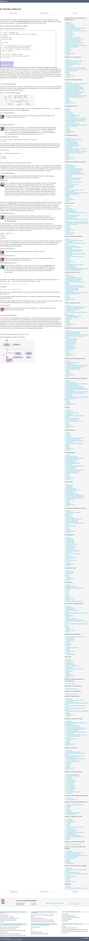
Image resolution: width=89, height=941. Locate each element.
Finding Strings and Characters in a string (74, 518)
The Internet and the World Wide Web (73, 29)
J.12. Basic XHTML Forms (71, 833)
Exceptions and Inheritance (71, 467)
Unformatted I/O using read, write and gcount (74, 438)
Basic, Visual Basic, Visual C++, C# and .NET (74, 38)
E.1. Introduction (69, 721)
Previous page (13, 13)
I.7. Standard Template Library (71, 814)
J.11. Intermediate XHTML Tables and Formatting (75, 832)
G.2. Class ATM (69, 777)
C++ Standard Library (70, 34)
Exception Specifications (70, 461)
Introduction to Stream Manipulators (72, 439)
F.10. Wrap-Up (68, 763)
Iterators (67, 524)
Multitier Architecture (70, 540)
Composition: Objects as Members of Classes (74, 308)
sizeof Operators (69, 248)
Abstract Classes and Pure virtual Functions (74, 386)
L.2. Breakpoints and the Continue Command (74, 852)
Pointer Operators (69, 241)
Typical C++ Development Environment (73, 41)
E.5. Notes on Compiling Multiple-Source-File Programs (76, 728)
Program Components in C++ (71, 165)
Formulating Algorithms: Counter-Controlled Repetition (76, 118)
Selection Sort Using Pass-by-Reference (73, 247)
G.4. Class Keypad (69, 779)
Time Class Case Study (70, 276)
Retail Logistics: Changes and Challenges (9, 927)
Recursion (68, 188)
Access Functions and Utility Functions (73, 280)
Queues (67, 591)
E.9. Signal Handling (70, 733)
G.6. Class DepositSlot (70, 782)
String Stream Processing (71, 525)
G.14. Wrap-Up (69, 793)
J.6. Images (68, 825)
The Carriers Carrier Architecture (69, 927)
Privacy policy (85, 938)
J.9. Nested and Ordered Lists (71, 829)
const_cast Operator (70, 660)
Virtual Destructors (69, 395)
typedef (67, 611)
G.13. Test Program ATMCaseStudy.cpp (73, 791)
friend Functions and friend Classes (72, 309)
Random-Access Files (70, 492)
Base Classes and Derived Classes (72, 362)
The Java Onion (65, 914)
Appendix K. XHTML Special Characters (73, 844)
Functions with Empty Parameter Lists (73, 179)
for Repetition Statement (70, 140)
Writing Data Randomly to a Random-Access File (75, 495)
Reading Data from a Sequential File (73, 489)
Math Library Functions (70, 167)
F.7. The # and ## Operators (71, 759)
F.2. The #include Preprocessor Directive (73, 751)
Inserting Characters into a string (72, 521)
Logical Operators (69, 147)
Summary (68, 50)
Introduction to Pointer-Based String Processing (75, 256)
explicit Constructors (70, 349)
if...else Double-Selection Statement (72, 115)
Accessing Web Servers (70, 541)
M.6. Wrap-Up (68, 877)
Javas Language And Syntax (68, 915)
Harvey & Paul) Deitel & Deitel (56, 903)
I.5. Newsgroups (69, 811)
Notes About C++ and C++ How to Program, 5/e (75, 42)
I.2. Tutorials (68, 807)
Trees (67, 593)
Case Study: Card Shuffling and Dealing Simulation (75, 253)
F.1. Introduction (69, 750)
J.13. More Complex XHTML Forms (72, 835)
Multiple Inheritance (69, 667)
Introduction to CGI (69, 545)
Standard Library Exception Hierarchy (73, 471)
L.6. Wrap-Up (68, 859)
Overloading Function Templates (72, 412)
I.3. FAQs (67, 808)
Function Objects (69, 644)
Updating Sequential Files (71, 491)
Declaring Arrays (69, 208)
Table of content (44, 13)
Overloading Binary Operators (71, 340)
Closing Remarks (69, 671)
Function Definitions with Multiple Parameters (74, 168)
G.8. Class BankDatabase (71, 785)
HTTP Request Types (70, 538)
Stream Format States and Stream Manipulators (75, 440)
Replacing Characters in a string (72, 520)
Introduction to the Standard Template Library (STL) (75, 636)
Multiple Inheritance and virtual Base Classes (74, 668)
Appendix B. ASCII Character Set (72, 688)
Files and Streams (69, 487)
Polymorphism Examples (70, 382)
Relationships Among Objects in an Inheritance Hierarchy (77, 383)
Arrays (67, 207)
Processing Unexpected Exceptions (72, 463)
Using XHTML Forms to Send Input (72, 550)
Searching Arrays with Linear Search (73, 215)
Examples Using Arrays (70, 209)
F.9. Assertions (68, 762)
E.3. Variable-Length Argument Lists (72, 725)
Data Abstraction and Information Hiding (73, 316)
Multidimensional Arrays (70, 217)
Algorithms (68, 110)
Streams (67, 434)
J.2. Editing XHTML (69, 820)
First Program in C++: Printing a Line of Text (74, 61)
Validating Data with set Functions (72, 94)
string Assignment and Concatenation (73, 512)
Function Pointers (69, 255)
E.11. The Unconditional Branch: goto (73, 736)
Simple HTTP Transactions (71, 546)
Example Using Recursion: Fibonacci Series (74, 190)
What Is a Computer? (70, 23)
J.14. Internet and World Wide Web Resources (74, 836)
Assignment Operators (70, 122)
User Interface (65, 920)
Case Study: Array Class (70, 341)
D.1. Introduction (69, 698)
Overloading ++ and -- (70, 345)
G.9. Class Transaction (70, 786)
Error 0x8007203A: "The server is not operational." (43, 921)
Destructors (68, 284)
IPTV (32, 930)
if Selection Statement (70, 114)
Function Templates (69, 187)
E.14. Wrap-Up (69, 740)
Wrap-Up (67, 48)
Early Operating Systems (70, 26)
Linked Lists (68, 589)
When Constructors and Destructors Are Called (75, 285)
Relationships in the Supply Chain (8, 928)
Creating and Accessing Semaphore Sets (9, 918)
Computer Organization (70, 25)
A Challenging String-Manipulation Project (74, 269)
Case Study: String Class (70, 344)
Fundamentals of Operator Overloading (73, 332)
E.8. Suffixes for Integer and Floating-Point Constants (76, 732)
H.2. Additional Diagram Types (71, 799)
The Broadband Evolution (36, 932)
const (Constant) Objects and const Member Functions (76, 306)
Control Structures (69, 112)
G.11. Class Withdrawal (70, 789)
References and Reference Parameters (73, 181)
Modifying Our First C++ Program (72, 62)
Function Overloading (70, 186)
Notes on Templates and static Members (73, 420)
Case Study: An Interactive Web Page (73, 553)
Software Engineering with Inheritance (73, 369)
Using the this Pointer (70, 310)
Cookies (67, 554)
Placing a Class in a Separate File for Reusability (75, 91)
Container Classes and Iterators (72, 317)
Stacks (67, 590)
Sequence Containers (70, 638)
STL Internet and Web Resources (72, 647)
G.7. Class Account (69, 783)
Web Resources (69, 49)
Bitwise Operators (69, 615)
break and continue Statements (72, 146)
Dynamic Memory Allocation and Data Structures (75, 587)
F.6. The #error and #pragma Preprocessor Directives (76, 758)
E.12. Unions (68, 737)
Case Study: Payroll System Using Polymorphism (75, 387)
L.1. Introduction (69, 851)
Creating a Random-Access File (72, 493)
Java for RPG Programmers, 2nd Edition (71, 911)
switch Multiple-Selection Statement (72, 144)
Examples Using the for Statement (72, 142)
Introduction (68, 22)
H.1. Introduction (69, 798)
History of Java (69, 36)
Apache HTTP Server (70, 542)
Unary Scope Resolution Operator (72, 184)
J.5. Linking (68, 824)
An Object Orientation (67, 919)
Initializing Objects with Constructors (73, 90)
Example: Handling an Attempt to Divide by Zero (75, 457)
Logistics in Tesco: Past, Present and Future (10, 933)
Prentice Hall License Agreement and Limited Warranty (76, 888)
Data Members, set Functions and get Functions (75, 89)
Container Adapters (69, 640)
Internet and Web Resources (71, 560)
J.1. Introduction (69, 819)
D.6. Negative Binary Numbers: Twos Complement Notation (77, 710)
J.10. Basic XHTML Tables (71, 831)
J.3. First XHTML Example (71, 821)
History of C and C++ (70, 33)
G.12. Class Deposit (69, 790)
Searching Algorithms (70, 572)
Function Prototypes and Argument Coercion (74, 169)
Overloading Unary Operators (71, 338)
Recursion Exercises (70, 232)
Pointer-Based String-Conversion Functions (74, 619)
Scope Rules (68, 176)
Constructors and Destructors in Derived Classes (75, 366)
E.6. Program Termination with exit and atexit (74, 729)
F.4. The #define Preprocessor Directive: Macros (75, 755)
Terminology (68, 52)
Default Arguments (69, 183)
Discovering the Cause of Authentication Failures (42, 919)
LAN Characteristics (35, 927)
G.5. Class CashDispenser (71, 781)
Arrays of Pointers (69, 252)
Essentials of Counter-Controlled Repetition (74, 139)
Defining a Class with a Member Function (73, 86)
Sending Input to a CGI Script (71, 549)
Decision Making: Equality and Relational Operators (76, 67)
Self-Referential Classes (70, 586)
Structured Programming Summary (72, 150)
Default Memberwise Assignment (72, 289)
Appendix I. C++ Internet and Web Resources (74, 804)
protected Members (69, 363)
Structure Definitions (70, 607)
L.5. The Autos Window (70, 857)
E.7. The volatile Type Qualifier (71, 730)
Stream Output (68, 435)
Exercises (68, 54)
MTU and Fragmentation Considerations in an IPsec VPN (74, 929)
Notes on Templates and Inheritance (73, 418)
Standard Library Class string (71, 348)
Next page (75, 13)
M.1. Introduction (69, 868)
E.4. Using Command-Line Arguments (73, 726)
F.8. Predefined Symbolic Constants (72, 761)
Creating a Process (4, 914)
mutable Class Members (70, 664)
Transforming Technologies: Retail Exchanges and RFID (13, 935)
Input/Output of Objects (70, 499)
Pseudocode (68, 111)
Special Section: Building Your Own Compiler (74, 601)
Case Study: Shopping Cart (71, 557)
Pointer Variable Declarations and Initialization (74, 240)
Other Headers (69, 552)
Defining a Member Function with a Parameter (74, 87)
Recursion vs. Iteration (70, 191)
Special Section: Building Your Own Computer (74, 264)
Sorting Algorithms (69, 573)
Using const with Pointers (71, 245)
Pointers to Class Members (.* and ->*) (73, 666)
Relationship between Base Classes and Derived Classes (77, 365)
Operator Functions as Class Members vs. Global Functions (77, 334)
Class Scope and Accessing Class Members (74, 277)
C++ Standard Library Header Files (72, 171)
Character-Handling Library (71, 618)
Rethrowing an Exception (71, 460)
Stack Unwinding (69, 464)
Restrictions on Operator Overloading (73, 333)
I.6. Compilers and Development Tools (73, 812)
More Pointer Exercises (70, 265)
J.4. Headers (68, 823)
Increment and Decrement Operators (73, 123)
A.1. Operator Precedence (71, 683)
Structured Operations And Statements (71, 917)
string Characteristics (70, 517)
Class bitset (68, 643)
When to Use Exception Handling (72, 459)
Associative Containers (70, 639)
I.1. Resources (68, 806)
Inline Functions (69, 180)
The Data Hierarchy (69, 485)
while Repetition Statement (71, 116)
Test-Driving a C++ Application (71, 44)
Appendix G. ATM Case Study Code (72, 774)
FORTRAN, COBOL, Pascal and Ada (73, 37)
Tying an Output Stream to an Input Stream (74, 443)
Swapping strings (69, 516)
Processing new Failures (70, 468)
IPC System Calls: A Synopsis (7, 916)
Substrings (68, 514)
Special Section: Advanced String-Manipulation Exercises (77, 268)
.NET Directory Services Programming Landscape (42, 914)
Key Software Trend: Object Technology (73, 40)
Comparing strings (69, 513)
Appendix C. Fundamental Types (72, 693)
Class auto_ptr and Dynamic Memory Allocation (75, 469)
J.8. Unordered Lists (70, 828)
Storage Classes (69, 175)
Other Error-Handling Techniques (72, 472)
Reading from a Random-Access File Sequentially (75, 496)
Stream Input (68, 436)
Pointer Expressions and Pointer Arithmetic (74, 249)
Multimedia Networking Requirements (39, 933)
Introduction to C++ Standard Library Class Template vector (77, 221)
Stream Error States (69, 442)
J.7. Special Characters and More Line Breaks (74, 827)
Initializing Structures (70, 608)
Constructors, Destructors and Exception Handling (75, 465)
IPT (31, 928)
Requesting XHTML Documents (72, 544)
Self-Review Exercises (70, 53)
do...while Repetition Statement (72, 143)
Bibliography (68, 886)
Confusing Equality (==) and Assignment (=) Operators (76, 148)
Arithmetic (68, 66)
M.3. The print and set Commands (72, 872)
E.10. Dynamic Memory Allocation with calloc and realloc (76, 734)
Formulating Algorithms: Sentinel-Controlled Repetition (76, 119)
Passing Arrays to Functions (71, 211)
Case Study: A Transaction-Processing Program (75, 497)
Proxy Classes (68, 318)
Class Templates (69, 414)
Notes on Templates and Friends (72, 419)
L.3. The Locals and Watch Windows (73, 853)
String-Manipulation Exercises (71, 267)
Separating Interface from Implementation (74, 93)
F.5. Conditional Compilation (71, 757)
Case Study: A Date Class (71, 346)
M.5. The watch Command (71, 876)
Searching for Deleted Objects (38, 918)
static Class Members (70, 314)
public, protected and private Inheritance (73, 367)
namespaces (68, 662)
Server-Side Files (69, 556)
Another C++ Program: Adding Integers (73, 63)
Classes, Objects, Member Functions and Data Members (76, 83)
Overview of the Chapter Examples (72, 85)
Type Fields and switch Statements (72, 385)
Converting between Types (71, 342)
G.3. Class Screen (69, 778)
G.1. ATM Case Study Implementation (73, 775)
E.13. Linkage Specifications (71, 738)
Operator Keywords (69, 663)
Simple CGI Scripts (69, 548)
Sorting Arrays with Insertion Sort (72, 216)
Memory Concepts (69, 65)
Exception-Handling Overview (71, 456)
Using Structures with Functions (72, 610)
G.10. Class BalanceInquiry (71, 787)
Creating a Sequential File (71, 488)
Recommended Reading (70, 654)
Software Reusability (70, 291)
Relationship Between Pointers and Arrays (74, 251)
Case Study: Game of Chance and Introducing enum (76, 173)
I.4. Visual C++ (68, 810)
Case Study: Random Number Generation (74, 172)
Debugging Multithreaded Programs (8, 919)
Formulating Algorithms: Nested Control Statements (75, 120)
